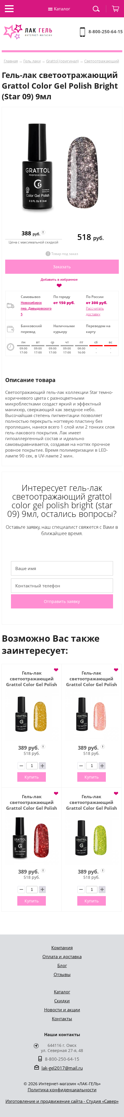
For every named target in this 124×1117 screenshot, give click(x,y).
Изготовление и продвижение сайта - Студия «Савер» (62, 1101)
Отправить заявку (62, 601)
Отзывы (62, 974)
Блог (62, 965)
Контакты (62, 1018)
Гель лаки (32, 61)
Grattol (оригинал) (62, 61)
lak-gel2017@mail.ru (62, 1068)
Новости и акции (62, 1009)
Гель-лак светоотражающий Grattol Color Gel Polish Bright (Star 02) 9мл (31, 802)
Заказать (62, 266)
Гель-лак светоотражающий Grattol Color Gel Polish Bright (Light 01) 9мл (91, 678)
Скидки (62, 1001)
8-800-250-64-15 (106, 31)
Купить (32, 777)
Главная (11, 61)
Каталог (62, 992)
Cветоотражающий (101, 61)
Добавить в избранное (59, 282)
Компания (62, 947)
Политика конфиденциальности (62, 1089)
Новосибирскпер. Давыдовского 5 (36, 308)
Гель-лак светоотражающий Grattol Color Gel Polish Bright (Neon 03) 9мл (31, 678)
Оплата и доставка (62, 956)
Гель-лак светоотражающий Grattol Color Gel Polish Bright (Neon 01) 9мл (91, 802)
